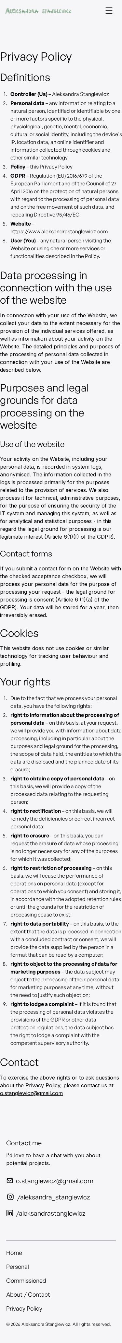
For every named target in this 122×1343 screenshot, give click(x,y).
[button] (109, 10)
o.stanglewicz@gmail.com (31, 1093)
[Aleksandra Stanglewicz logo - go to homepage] (38, 10)
